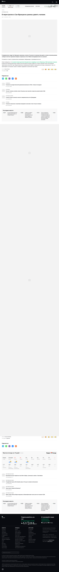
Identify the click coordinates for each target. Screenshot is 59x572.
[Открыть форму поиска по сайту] (52, 2)
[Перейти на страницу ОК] (26, 523)
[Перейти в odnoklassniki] (16, 78)
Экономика (4, 532)
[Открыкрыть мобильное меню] (56, 2)
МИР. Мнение (17, 542)
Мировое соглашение (19, 543)
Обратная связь (32, 542)
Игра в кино (17, 535)
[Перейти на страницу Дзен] (31, 523)
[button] (3, 78)
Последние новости (8, 110)
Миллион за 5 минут (19, 539)
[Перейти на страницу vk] (22, 523)
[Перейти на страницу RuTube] (32, 523)
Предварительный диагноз (20, 546)
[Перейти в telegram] (3, 78)
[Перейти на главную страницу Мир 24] (3, 2)
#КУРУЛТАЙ (38, 6)
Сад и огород (4, 547)
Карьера (30, 536)
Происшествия (4, 533)
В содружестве (4, 535)
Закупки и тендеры (32, 539)
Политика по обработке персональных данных (9, 560)
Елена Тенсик (7, 69)
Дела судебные (18, 532)
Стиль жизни (4, 546)
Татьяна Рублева (8, 436)
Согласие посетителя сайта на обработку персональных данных (12, 561)
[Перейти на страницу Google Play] (44, 523)
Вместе (16, 529)
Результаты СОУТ (32, 540)
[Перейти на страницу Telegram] (35, 523)
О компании (31, 529)
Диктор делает (18, 533)
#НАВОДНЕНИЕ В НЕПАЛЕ (29, 6)
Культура (3, 543)
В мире (3, 536)
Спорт (3, 540)
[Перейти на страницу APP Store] (50, 523)
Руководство (31, 532)
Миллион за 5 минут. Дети (20, 540)
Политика (4, 529)
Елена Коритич (49, 541)
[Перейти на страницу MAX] (24, 523)
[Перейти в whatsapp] (6, 78)
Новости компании (32, 533)
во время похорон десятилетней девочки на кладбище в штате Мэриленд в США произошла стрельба (34, 62)
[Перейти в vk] (13, 78)
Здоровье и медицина (6, 539)
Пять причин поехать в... (20, 547)
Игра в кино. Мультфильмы (20, 536)
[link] (8, 83)
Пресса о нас (31, 535)
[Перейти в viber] (9, 78)
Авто (3, 542)
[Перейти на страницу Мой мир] (29, 523)
